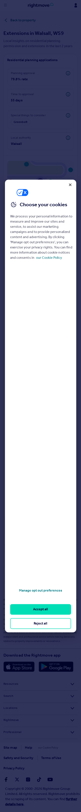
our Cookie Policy (49, 258)
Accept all (40, 609)
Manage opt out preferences (40, 590)
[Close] (70, 184)
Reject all (40, 623)
